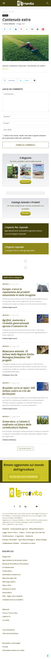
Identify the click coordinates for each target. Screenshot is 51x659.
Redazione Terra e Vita (10, 375)
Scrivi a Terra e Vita (9, 613)
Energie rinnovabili (9, 540)
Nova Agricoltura (8, 582)
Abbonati (5, 609)
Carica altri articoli (25, 448)
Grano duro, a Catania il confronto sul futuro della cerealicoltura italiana (16, 424)
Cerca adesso (25, 213)
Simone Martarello (9, 24)
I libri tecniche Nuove (10, 633)
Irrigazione (19, 536)
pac (25, 230)
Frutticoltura (7, 571)
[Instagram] (20, 506)
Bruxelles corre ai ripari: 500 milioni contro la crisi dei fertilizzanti (18, 391)
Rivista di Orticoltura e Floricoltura (15, 564)
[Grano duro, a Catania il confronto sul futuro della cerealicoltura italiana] (43, 420)
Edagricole (6, 557)
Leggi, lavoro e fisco (10, 532)
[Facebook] (14, 506)
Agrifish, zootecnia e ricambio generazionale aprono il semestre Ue (15, 323)
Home (4, 12)
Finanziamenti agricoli (19, 529)
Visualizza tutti (25, 182)
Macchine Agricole (9, 578)
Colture (22, 532)
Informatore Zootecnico (11, 574)
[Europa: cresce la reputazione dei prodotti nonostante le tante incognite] (43, 287)
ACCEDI (5, 69)
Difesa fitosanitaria (36, 529)
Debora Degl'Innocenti (10, 307)
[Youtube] (36, 506)
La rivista (5, 620)
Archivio (11, 12)
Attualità (5, 529)
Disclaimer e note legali (11, 643)
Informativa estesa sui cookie (13, 650)
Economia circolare (28, 543)
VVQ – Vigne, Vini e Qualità (12, 596)
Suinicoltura (7, 592)
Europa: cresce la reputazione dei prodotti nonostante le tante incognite (19, 292)
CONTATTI (6, 616)
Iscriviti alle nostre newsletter (24, 476)
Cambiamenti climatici (10, 543)
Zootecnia (29, 536)
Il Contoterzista (8, 567)
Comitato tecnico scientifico (12, 600)
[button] (47, 3)
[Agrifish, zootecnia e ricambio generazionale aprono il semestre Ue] (43, 318)
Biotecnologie (41, 540)
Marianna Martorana (10, 440)
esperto (25, 248)
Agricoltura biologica (26, 540)
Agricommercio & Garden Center (14, 560)
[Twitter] (31, 505)
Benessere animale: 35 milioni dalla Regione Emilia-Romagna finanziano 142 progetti (18, 356)
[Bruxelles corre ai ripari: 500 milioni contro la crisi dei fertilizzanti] (43, 386)
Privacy (5, 647)
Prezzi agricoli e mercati (35, 532)
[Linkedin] (25, 506)
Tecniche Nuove (8, 630)
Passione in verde (9, 589)
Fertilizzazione (8, 536)
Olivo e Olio (6, 585)
